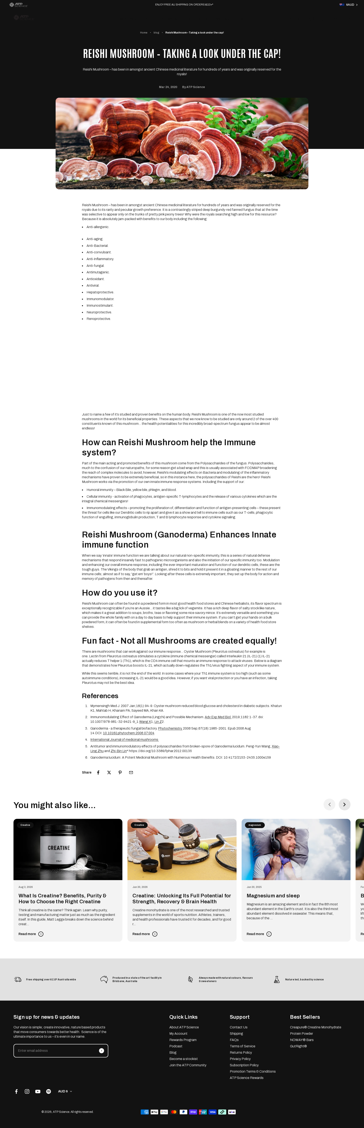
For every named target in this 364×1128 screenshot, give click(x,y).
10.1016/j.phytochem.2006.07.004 (128, 733)
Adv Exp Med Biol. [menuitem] (218, 717)
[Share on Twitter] (109, 772)
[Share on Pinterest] (120, 772)
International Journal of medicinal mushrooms (124, 739)
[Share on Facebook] (98, 772)
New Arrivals (126, 19)
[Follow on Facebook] (16, 1091)
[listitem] (18, 4)
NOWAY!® (170, 19)
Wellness (222, 19)
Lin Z (158, 721)
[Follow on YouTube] (38, 1091)
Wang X (145, 721)
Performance (196, 19)
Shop (149, 19)
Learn (242, 19)
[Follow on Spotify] (48, 1091)
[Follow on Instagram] (27, 1091)
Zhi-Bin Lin (119, 751)
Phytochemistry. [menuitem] (170, 728)
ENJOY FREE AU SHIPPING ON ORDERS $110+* (184, 4)
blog (156, 32)
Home (143, 32)
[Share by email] (131, 772)
